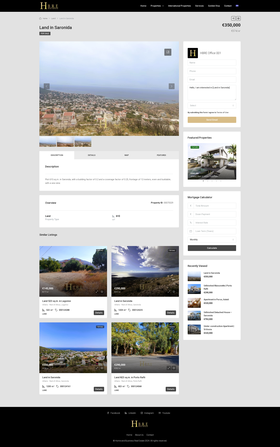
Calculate (212, 248)
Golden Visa (214, 6)
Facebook (115, 413)
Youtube (166, 413)
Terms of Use (223, 112)
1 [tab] (204, 182)
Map (127, 155)
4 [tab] (217, 182)
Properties (156, 6)
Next (231, 161)
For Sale (45, 34)
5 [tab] (222, 182)
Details (91, 155)
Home (143, 6)
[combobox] (212, 105)
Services (199, 6)
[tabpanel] (212, 161)
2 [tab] (209, 182)
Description (57, 155)
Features (161, 155)
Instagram (149, 413)
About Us (139, 435)
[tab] (167, 52)
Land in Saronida (123, 301)
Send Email (212, 119)
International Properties (179, 6)
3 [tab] (213, 182)
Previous (192, 161)
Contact (227, 6)
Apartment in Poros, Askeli (216, 299)
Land (53, 18)
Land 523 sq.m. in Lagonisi (56, 301)
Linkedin (132, 413)
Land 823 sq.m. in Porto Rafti (129, 377)
